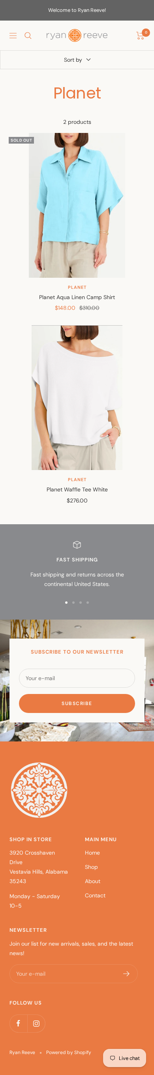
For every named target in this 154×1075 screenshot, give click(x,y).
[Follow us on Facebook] (18, 1023)
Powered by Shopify (68, 1052)
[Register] (126, 973)
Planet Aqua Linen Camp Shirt (77, 297)
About (92, 881)
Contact (95, 895)
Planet (77, 287)
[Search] (28, 35)
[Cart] (140, 36)
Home (92, 852)
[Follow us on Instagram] (36, 1023)
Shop (91, 866)
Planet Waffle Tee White (77, 489)
